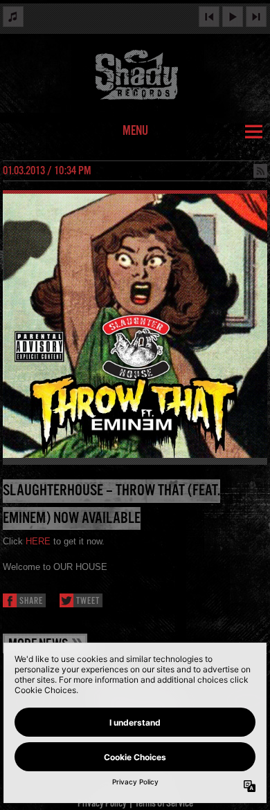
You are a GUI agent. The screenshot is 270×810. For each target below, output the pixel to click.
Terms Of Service (164, 803)
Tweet (88, 601)
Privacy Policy (102, 803)
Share (31, 601)
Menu (135, 131)
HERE (38, 541)
